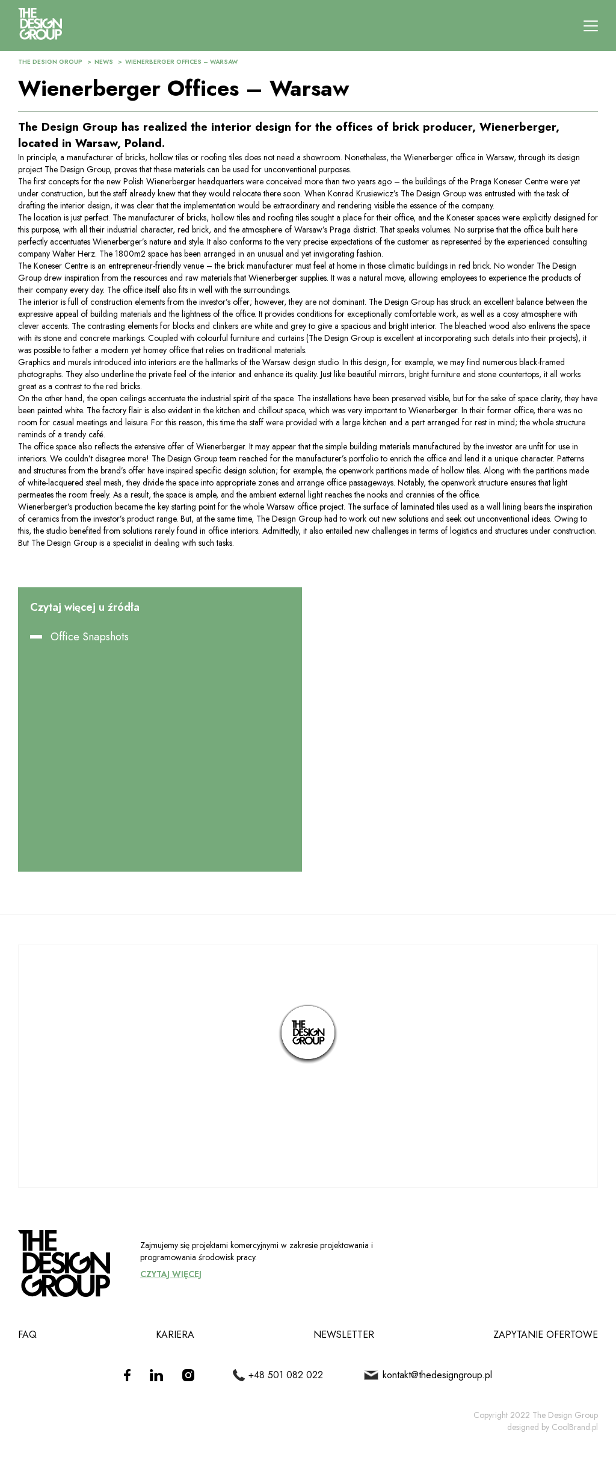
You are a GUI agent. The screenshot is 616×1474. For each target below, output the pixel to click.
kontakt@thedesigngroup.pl (437, 1375)
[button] (308, 1034)
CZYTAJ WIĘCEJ (171, 1274)
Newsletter (343, 1334)
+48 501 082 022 (285, 1375)
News (103, 61)
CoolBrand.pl (575, 1427)
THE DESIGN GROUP (50, 61)
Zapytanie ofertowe (545, 1334)
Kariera (175, 1334)
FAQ (27, 1334)
